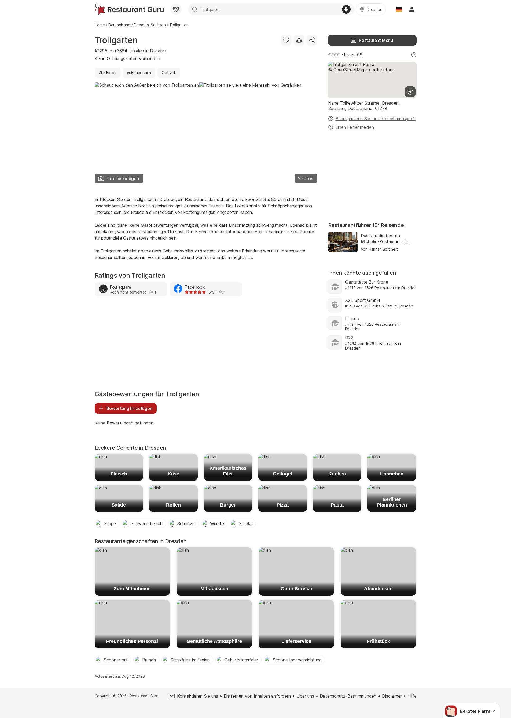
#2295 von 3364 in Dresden (130, 50)
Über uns (305, 696)
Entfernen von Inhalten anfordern (257, 696)
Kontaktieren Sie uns (197, 696)
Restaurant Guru (144, 696)
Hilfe (412, 696)
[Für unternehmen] (176, 9)
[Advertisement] (206, 344)
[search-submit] (195, 9)
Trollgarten (116, 40)
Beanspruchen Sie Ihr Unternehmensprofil (376, 118)
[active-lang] (399, 9)
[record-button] (346, 9)
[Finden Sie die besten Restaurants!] (129, 9)
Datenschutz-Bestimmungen (348, 696)
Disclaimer (392, 696)
